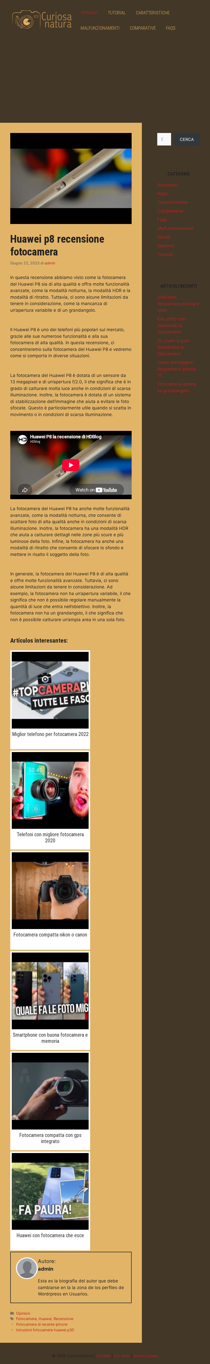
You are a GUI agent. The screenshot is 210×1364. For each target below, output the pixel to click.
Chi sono (122, 1355)
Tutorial (117, 12)
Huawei (45, 1318)
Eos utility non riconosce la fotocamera (171, 325)
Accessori (167, 184)
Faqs (170, 28)
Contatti (103, 1355)
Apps (162, 193)
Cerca (187, 139)
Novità (164, 237)
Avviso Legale (145, 1355)
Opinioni (89, 12)
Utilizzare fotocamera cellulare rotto (178, 304)
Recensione (63, 1318)
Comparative (143, 28)
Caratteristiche (153, 12)
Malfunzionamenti (100, 28)
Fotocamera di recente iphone (41, 1324)
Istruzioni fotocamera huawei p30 (45, 1330)
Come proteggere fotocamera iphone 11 (176, 369)
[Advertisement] (105, 79)
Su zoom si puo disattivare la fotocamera (173, 347)
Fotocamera (26, 1318)
